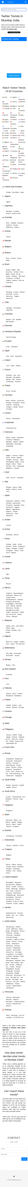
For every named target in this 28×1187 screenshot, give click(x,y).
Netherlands (10, 648)
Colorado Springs (11, 937)
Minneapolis (10, 960)
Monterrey (9, 608)
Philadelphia (10, 969)
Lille (14, 375)
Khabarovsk (19, 759)
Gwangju (14, 548)
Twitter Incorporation (14, 1121)
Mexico (14, 138)
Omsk (8, 771)
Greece (22, 122)
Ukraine (14, 173)
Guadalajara (10, 604)
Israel (6, 131)
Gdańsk (8, 705)
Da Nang (9, 1017)
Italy (13, 131)
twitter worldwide (7, 1085)
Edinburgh (14, 889)
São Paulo (22, 276)
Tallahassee (10, 984)
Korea (22, 133)
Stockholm (18, 836)
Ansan (20, 544)
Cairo (12, 356)
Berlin (8, 400)
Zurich (22, 845)
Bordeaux (9, 375)
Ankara (19, 864)
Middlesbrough (11, 895)
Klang (8, 628)
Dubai (22, 192)
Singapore (9, 805)
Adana (14, 864)
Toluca (8, 616)
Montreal (9, 294)
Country (10, 2)
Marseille (9, 377)
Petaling (14, 630)
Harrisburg (9, 946)
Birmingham (10, 882)
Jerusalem (20, 478)
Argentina (9, 206)
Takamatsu (9, 513)
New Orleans (15, 963)
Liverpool (9, 893)
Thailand (15, 169)
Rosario (8, 213)
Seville (19, 824)
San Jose (16, 981)
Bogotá (8, 319)
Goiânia (8, 280)
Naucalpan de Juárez (13, 610)
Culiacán (20, 599)
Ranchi (13, 458)
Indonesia (9, 432)
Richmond (9, 975)
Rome (20, 489)
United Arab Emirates (13, 187)
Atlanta (18, 927)
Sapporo (9, 511)
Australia (8, 217)
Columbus (9, 939)
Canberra (9, 225)
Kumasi (13, 391)
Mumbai (8, 466)
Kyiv (13, 915)
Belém (14, 270)
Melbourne (9, 227)
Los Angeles (19, 954)
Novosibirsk (17, 769)
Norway (22, 142)
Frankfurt (9, 405)
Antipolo (14, 737)
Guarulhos (9, 282)
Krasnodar (9, 761)
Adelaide (13, 223)
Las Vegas (18, 952)
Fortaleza (17, 278)
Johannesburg (16, 797)
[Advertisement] (14, 56)
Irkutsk (18, 765)
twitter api (5, 1119)
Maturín (8, 1006)
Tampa (17, 984)
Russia (6, 160)
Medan (21, 442)
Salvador (14, 276)
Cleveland (17, 935)
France (22, 119)
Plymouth (18, 897)
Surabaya (9, 440)
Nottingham (10, 897)
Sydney (16, 227)
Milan (20, 487)
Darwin (15, 225)
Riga (7, 574)
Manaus (14, 280)
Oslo (13, 665)
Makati (15, 735)
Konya (8, 873)
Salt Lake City (14, 977)
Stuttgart (9, 409)
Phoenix (17, 969)
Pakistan (8, 688)
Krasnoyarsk (18, 761)
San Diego (15, 979)
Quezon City (19, 741)
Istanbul (8, 871)
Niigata (8, 509)
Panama (14, 151)
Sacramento (18, 975)
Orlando (18, 967)
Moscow (14, 767)
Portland (17, 971)
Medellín (18, 319)
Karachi (8, 694)
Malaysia (8, 620)
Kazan (8, 767)
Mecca (14, 787)
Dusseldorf (16, 403)
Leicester (18, 891)
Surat (22, 462)
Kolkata (19, 458)
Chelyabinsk (10, 759)
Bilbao (16, 820)
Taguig (8, 737)
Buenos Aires (16, 213)
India (21, 126)
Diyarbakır (20, 867)
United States (10, 921)
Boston (22, 931)
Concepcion (17, 308)
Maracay (9, 999)
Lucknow (15, 455)
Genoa (15, 487)
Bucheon (9, 546)
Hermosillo (18, 604)
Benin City (9, 642)
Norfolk (12, 965)
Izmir (14, 871)
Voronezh (15, 763)
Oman (6, 138)
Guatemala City (11, 428)
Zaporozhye (10, 917)
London (15, 903)
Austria (14, 102)
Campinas (9, 278)
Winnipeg (9, 292)
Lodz (19, 705)
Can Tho (21, 1015)
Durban (8, 797)
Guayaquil (14, 347)
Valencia (8, 826)
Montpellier (16, 377)
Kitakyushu (9, 501)
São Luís (21, 280)
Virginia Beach (16, 986)
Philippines (9, 729)
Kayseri (19, 871)
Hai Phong (14, 1015)
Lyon (18, 375)
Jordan (6, 133)
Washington (10, 988)
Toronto (15, 294)
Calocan (8, 735)
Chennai (16, 468)
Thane (19, 464)
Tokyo (16, 513)
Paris (13, 379)
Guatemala (9, 422)
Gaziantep (16, 869)
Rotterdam (9, 655)
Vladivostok (10, 776)
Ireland (14, 119)
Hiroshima (9, 505)
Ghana (6, 122)
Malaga (19, 822)
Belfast (21, 903)
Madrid (14, 822)
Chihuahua (9, 595)
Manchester (17, 893)
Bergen (8, 665)
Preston (17, 899)
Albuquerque (10, 927)
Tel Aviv (13, 478)
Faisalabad (17, 696)
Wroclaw (21, 707)
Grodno (13, 258)
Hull (7, 891)
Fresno (8, 944)
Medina (8, 785)
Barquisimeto (17, 1004)
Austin (8, 929)
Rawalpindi (9, 696)
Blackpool (18, 882)
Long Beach (10, 954)
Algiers (8, 202)
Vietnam (15, 178)
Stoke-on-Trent (18, 901)
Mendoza (9, 211)
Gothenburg (10, 836)
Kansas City (10, 952)
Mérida (12, 606)
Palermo (14, 489)
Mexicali (18, 606)
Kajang (8, 626)
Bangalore (9, 468)
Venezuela (9, 992)
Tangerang (9, 446)
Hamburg (16, 405)
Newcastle (20, 895)
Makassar (16, 440)
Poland (6, 151)
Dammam (15, 785)
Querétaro (15, 612)
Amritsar (16, 460)
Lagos (12, 644)
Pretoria (15, 799)
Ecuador (8, 341)
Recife (13, 274)
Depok (13, 437)
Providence (9, 973)
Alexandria (18, 356)
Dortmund (20, 400)
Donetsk (20, 913)
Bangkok (8, 855)
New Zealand (10, 669)
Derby (8, 889)
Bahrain (22, 102)
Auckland (9, 674)
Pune (14, 466)
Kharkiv (8, 915)
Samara (8, 763)
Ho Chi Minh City (18, 1017)
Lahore (14, 694)
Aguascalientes (18, 593)
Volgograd (18, 776)
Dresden (8, 403)
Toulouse (18, 381)
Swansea (9, 903)
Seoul (8, 553)
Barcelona (9, 820)
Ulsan (21, 550)
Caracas (8, 997)
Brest (7, 258)
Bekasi (8, 437)
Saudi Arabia (10, 779)
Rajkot (17, 462)
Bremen (13, 400)
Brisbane (20, 223)
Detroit (14, 941)
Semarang (18, 444)
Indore (14, 464)
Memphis (16, 956)
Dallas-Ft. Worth (19, 939)
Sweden (23, 164)
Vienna (8, 237)
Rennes (18, 379)
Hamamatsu (17, 503)
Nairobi (16, 535)
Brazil (22, 106)
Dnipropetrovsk (11, 913)
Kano (7, 644)
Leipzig (15, 407)
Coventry (20, 887)
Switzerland (9, 840)
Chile (13, 108)
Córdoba (16, 211)
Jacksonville (16, 950)
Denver (8, 941)
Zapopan (14, 616)
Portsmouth (10, 899)
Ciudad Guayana (19, 1002)
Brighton (19, 884)
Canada (6, 108)
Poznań (8, 707)
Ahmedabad (10, 462)
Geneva (8, 845)
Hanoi (8, 1015)
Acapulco (9, 593)
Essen (23, 403)
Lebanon (15, 135)
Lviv (17, 915)
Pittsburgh (9, 971)
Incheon (21, 548)
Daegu (8, 548)
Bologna (8, 487)
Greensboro (16, 944)
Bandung (9, 442)
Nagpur (8, 455)
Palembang (9, 444)
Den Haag (9, 653)
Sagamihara (16, 509)
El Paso (20, 941)
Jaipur (22, 460)
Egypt (6, 119)
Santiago (9, 308)
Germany (8, 395)
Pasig (20, 735)
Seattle (22, 981)
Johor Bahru (20, 626)
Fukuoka (8, 503)
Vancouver (9, 298)
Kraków (14, 705)
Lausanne (15, 845)
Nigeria (6, 142)
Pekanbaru (20, 437)
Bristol (8, 887)
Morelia (16, 608)
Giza (7, 356)
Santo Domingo (11, 337)
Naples (8, 489)
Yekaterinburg (10, 765)
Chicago (16, 933)
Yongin (14, 544)
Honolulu (17, 946)
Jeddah (8, 787)
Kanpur (21, 455)
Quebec (22, 292)
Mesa (22, 956)
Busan (15, 546)
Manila (12, 741)
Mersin (8, 864)
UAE (5, 97)
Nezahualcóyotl (11, 599)
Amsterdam (17, 653)
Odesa (21, 915)
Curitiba (16, 272)
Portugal (8, 717)
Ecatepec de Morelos (13, 602)
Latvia (22, 135)
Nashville (18, 960)
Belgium (6, 106)
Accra (8, 391)
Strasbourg (9, 381)
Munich (21, 407)
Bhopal (8, 464)
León (7, 606)
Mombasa (9, 535)
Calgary (16, 296)
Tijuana (19, 614)
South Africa (10, 791)
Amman (8, 525)
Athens (8, 418)
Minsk (8, 260)
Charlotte (9, 933)
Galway (18, 366)
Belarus (14, 106)
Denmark (8, 325)
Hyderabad (20, 466)
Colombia (8, 314)
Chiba (23, 501)
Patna (8, 458)
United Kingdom (11, 877)
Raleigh (17, 973)
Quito (8, 347)
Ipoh (13, 626)
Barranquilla (10, 322)
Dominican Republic (13, 116)
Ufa (23, 774)
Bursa (14, 867)
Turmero (9, 1004)
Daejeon (13, 553)
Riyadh (22, 785)
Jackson (8, 950)
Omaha (12, 967)
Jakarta (15, 442)
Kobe (22, 505)
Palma (14, 824)
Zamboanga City (11, 743)
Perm (12, 771)
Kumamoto (9, 507)
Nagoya (17, 507)
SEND (24, 1159)
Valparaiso (9, 310)
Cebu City (14, 739)
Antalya (8, 867)
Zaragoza (16, 826)
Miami (8, 958)
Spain (14, 164)
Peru (13, 147)
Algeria (14, 97)
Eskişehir (9, 869)
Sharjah (8, 192)
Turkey (22, 169)
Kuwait (6, 135)
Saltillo (22, 612)
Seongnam (9, 550)
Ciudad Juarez (10, 597)
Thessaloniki (16, 418)
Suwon (16, 550)
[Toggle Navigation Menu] (25, 2)
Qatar (6, 155)
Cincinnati (9, 935)
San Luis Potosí (11, 614)
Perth (7, 223)
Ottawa (15, 292)
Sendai (15, 511)
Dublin (12, 366)
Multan (20, 694)
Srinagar (9, 460)
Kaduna (22, 642)
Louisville (9, 956)
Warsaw (14, 707)
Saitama (17, 501)
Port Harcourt (20, 644)
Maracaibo (16, 997)
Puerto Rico (9, 747)
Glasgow (22, 889)
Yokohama (9, 516)
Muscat (8, 584)
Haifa (7, 478)
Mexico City (18, 595)
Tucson (8, 986)
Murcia (8, 824)
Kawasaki (17, 505)
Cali (13, 319)
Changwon (21, 546)
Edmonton (9, 296)
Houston (9, 948)
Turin (7, 491)
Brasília (8, 270)
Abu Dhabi (15, 192)
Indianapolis (17, 948)
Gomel (19, 258)
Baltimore (15, 929)
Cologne (9, 407)
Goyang (8, 544)
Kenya (14, 133)
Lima (7, 684)
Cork (7, 366)
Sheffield (9, 901)
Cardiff (14, 887)
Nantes (8, 379)
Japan (22, 131)
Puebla (8, 612)
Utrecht (17, 655)
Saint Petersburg (14, 774)
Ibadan (16, 642)
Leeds (12, 891)
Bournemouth (10, 884)
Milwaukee (14, 958)
